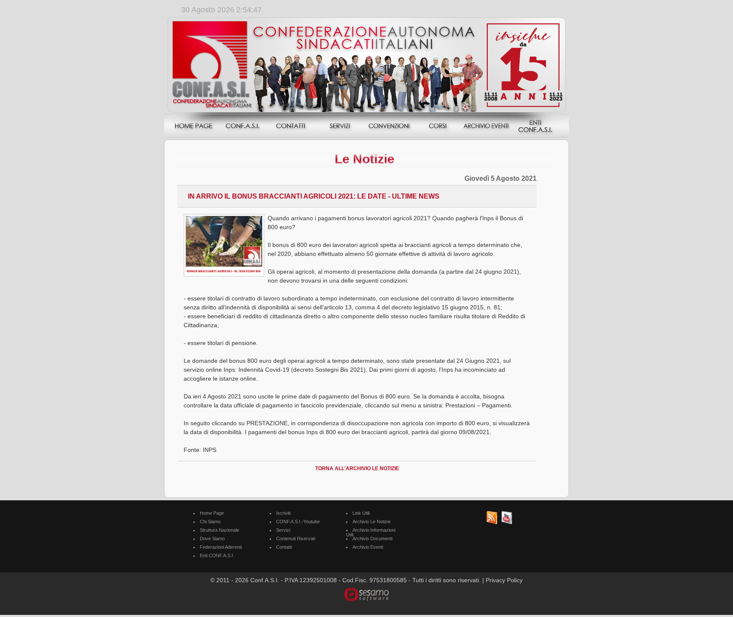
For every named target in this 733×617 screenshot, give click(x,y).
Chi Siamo (210, 521)
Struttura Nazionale (219, 530)
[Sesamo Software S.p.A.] (366, 594)
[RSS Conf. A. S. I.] (492, 522)
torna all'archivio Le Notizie (357, 468)
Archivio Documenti (372, 538)
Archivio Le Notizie (372, 521)
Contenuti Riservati (295, 538)
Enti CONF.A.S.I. (217, 555)
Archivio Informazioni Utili (370, 532)
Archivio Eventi (368, 547)
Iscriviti (283, 513)
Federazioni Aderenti (221, 547)
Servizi (283, 530)
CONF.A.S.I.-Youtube (298, 521)
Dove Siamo (212, 538)
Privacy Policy (504, 580)
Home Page (212, 513)
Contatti (284, 547)
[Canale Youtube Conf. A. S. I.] (507, 522)
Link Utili (361, 513)
